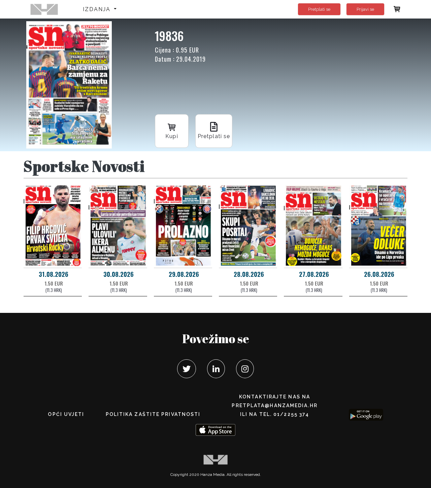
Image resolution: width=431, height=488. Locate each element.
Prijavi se (365, 9)
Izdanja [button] (98, 9)
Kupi (171, 136)
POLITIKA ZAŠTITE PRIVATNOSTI (153, 414)
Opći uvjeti (66, 414)
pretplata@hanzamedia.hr (274, 405)
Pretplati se (319, 9)
